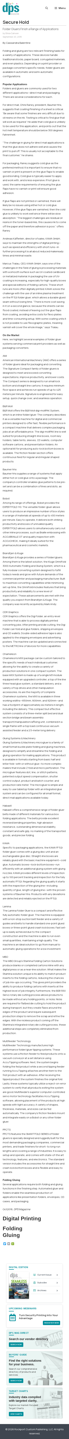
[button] (46, 8)
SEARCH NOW (16, 1344)
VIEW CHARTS (16, 1414)
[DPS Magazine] (11, 9)
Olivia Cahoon (12, 33)
